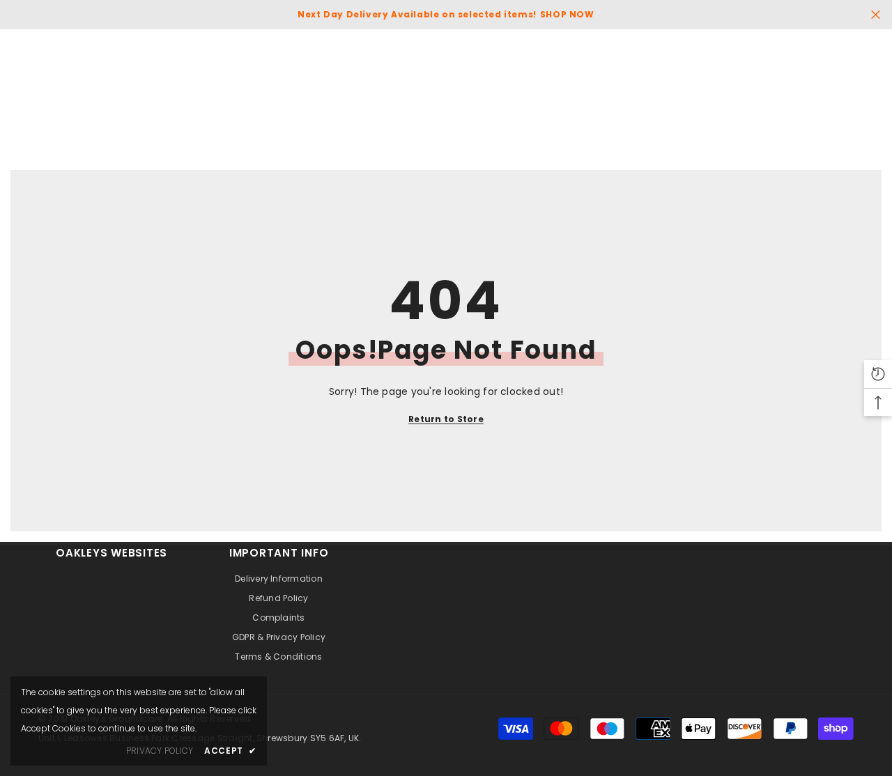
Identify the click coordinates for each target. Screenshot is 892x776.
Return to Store (446, 419)
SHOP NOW (567, 14)
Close (876, 15)
